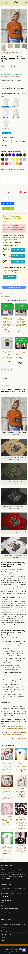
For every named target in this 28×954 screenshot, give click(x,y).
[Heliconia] (21, 163)
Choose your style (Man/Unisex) (10, 93)
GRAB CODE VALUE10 (18, 255)
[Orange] (3, 163)
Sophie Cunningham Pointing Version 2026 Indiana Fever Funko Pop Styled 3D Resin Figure (21, 323)
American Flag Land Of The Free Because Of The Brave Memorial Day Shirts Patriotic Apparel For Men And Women (21, 821)
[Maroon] (6, 155)
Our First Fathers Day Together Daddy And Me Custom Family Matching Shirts (7, 765)
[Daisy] (17, 159)
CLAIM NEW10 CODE (9, 276)
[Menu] (2, 3)
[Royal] (17, 155)
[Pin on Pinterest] (11, 369)
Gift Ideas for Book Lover (14, 292)
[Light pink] (21, 159)
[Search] (6, 3)
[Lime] (24, 159)
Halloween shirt (8, 296)
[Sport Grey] (10, 163)
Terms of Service (6, 915)
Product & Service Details (10, 382)
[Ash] (13, 163)
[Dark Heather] (24, 155)
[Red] (6, 163)
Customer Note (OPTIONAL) (9, 169)
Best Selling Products (14, 52)
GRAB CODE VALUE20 (18, 261)
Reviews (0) (5, 385)
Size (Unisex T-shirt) (7, 137)
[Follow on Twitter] (5, 896)
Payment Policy (6, 934)
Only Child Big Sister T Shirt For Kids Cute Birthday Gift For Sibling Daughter (21, 791)
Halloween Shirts (9, 293)
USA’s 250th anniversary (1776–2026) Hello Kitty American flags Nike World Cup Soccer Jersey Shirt (21, 356)
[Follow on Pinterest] (7, 896)
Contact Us (5, 928)
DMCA (3, 937)
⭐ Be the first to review (14, 287)
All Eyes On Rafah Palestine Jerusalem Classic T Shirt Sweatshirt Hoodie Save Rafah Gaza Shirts (21, 765)
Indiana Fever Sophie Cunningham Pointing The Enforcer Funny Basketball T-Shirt (7, 355)
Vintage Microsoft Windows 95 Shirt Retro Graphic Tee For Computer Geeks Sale (7, 849)
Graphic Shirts (6, 54)
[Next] (24, 26)
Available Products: (7, 80)
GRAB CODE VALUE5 (18, 249)
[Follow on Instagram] (3, 896)
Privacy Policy (5, 912)
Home (3, 52)
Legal (3, 940)
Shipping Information (8, 931)
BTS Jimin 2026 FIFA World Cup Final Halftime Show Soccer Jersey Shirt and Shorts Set (7, 322)
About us (4, 905)
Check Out (8, 208)
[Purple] (13, 155)
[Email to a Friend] (8, 369)
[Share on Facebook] (2, 369)
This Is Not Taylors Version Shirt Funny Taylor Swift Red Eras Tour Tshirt (7, 819)
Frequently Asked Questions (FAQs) (13, 924)
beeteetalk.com (21, 738)
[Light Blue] (6, 159)
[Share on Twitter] (5, 369)
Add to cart (8, 203)
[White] (10, 159)
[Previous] (3, 26)
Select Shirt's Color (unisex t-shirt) (11, 151)
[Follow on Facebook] (1, 896)
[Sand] (13, 159)
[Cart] (26, 3)
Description (5, 378)
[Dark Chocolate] (21, 155)
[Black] (3, 155)
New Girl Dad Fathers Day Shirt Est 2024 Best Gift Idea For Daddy (21, 848)
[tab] (14, 378)
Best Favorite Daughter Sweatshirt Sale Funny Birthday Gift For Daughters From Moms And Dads (7, 793)
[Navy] (10, 155)
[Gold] (17, 163)
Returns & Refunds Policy (9, 908)
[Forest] (3, 159)
